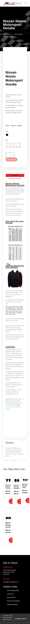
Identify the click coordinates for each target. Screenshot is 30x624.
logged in (15, 454)
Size (7, 140)
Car (8, 34)
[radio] (7, 135)
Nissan (12, 34)
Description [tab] (15, 175)
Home (4, 34)
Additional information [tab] (15, 178)
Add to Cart (11, 159)
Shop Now (11, 501)
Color (7, 131)
